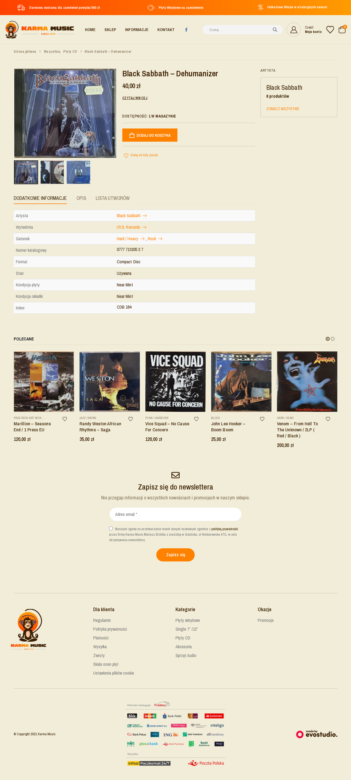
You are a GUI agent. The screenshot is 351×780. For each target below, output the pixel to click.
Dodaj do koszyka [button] (68, 358)
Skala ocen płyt (105, 664)
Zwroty (99, 655)
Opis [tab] (81, 198)
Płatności (101, 638)
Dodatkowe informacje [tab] (40, 198)
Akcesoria (184, 647)
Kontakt (166, 29)
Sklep (110, 29)
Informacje (136, 29)
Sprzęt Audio (186, 655)
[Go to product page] (44, 381)
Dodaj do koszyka (154, 135)
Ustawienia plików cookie (113, 673)
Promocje (266, 620)
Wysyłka (100, 647)
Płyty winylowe (188, 620)
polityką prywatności (224, 529)
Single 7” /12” (187, 629)
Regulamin (102, 620)
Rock (152, 239)
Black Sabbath (128, 216)
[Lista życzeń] (330, 29)
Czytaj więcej (134, 98)
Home (90, 29)
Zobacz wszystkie (282, 108)
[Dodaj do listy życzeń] (67, 418)
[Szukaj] (275, 29)
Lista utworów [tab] (113, 198)
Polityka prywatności (110, 629)
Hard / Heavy (127, 239)
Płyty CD (183, 638)
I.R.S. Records (128, 227)
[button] (327, 339)
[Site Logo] (39, 29)
